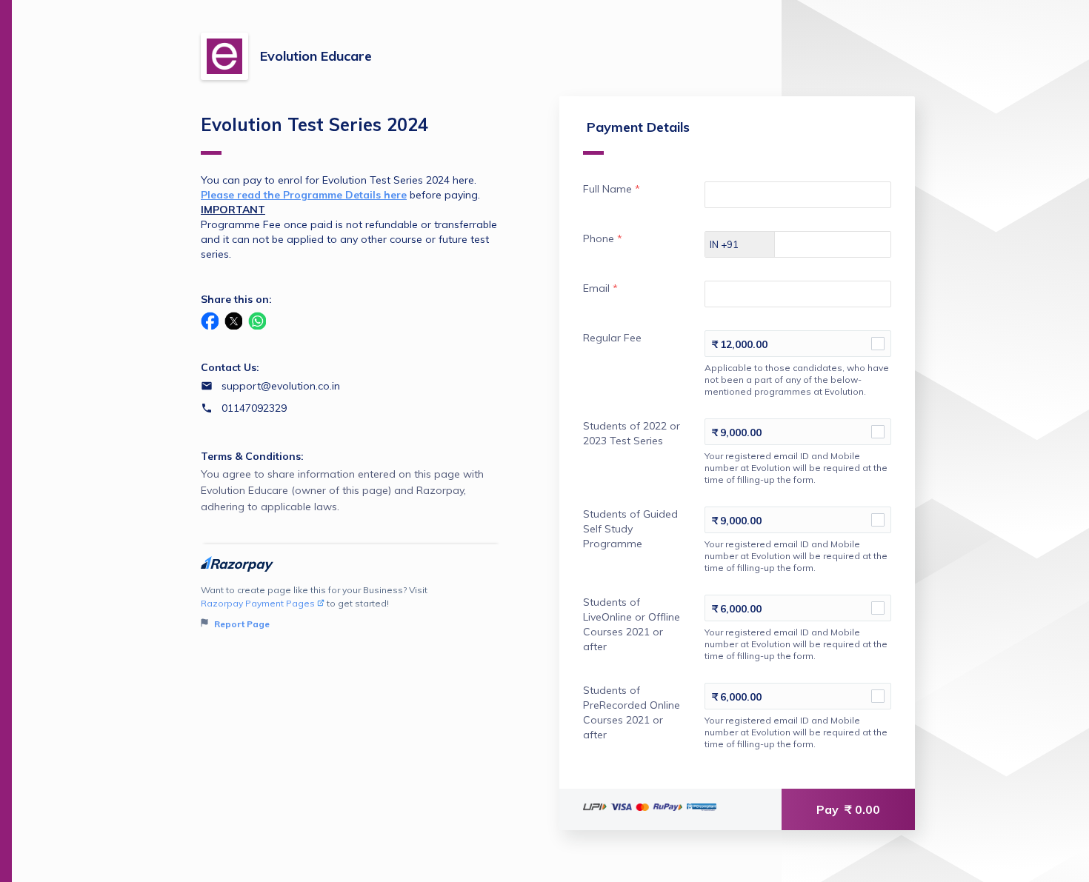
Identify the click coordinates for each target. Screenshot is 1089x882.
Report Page (241, 623)
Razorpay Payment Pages (258, 603)
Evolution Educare (316, 55)
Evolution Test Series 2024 (314, 124)
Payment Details (638, 127)
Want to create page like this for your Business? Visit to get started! (314, 606)
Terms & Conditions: (252, 456)
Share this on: (236, 299)
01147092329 (254, 408)
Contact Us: (230, 367)
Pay (848, 809)
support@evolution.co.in (281, 385)
